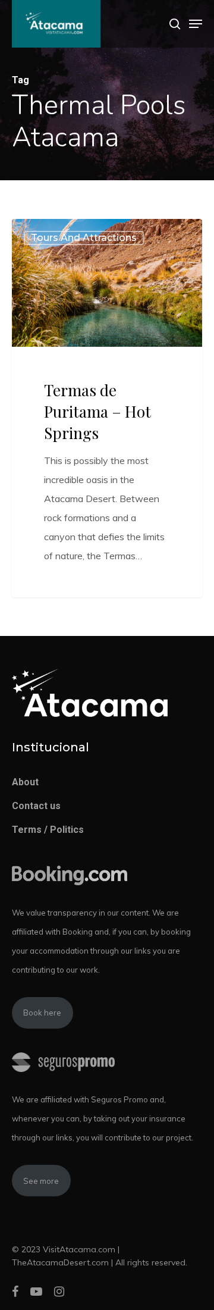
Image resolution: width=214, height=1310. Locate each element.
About (25, 782)
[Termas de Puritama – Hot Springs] (107, 408)
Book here (42, 1012)
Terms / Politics (48, 829)
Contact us (36, 805)
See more (41, 1181)
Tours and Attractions (84, 237)
